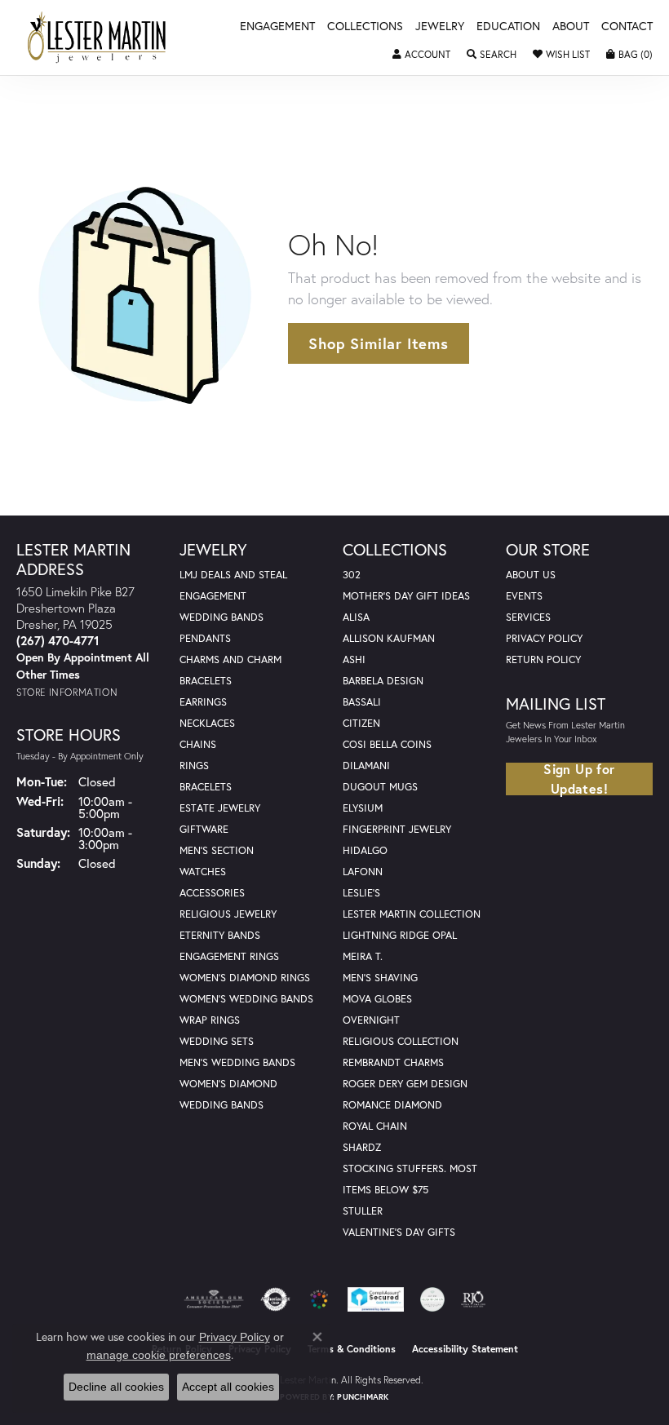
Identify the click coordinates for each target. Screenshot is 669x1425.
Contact (627, 26)
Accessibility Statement (465, 1349)
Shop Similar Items (378, 343)
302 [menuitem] (352, 575)
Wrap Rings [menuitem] (209, 1020)
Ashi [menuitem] (354, 659)
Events (524, 596)
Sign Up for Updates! (578, 779)
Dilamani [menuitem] (366, 765)
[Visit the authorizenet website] (275, 1299)
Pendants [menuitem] (205, 638)
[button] (421, 54)
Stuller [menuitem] (363, 1211)
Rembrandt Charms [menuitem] (393, 1062)
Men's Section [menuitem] (216, 850)
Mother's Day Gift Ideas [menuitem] (406, 596)
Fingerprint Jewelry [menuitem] (397, 829)
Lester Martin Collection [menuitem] (412, 914)
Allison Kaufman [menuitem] (389, 638)
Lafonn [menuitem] (363, 871)
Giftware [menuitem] (203, 829)
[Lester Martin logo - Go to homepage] (97, 37)
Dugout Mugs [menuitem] (380, 787)
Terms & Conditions (352, 1349)
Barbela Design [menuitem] (383, 681)
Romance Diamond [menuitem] (392, 1105)
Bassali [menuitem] (362, 702)
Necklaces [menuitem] (207, 723)
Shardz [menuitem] (362, 1147)
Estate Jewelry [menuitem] (219, 808)
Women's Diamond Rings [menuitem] (244, 978)
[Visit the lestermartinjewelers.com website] (319, 1299)
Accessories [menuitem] (212, 893)
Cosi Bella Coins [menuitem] (387, 744)
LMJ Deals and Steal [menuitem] (233, 575)
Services (528, 617)
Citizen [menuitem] (361, 723)
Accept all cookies (228, 1386)
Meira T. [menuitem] (363, 956)
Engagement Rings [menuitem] (229, 956)
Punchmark (362, 1397)
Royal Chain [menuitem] (375, 1126)
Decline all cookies (116, 1386)
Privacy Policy (544, 638)
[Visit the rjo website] (473, 1299)
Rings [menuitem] (194, 765)
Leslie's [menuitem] (361, 893)
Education (508, 26)
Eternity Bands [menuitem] (219, 935)
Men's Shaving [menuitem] (380, 978)
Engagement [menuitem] (212, 596)
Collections (365, 26)
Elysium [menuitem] (363, 808)
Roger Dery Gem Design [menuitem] (405, 1084)
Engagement (277, 26)
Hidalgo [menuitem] (365, 850)
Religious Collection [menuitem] (401, 1041)
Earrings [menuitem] (203, 702)
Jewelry (439, 26)
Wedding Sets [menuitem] (216, 1041)
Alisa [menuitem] (356, 617)
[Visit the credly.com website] (432, 1299)
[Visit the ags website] (214, 1299)
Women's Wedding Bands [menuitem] (246, 999)
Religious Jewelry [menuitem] (228, 914)
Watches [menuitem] (202, 871)
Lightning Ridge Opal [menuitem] (400, 935)
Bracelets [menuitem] (205, 787)
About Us (531, 575)
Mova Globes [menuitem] (377, 999)
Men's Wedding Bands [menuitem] (237, 1062)
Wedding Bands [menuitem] (221, 617)
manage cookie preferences (158, 1354)
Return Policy (543, 659)
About (570, 26)
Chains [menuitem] (197, 744)
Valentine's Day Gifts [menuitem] (399, 1232)
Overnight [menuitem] (371, 1020)
